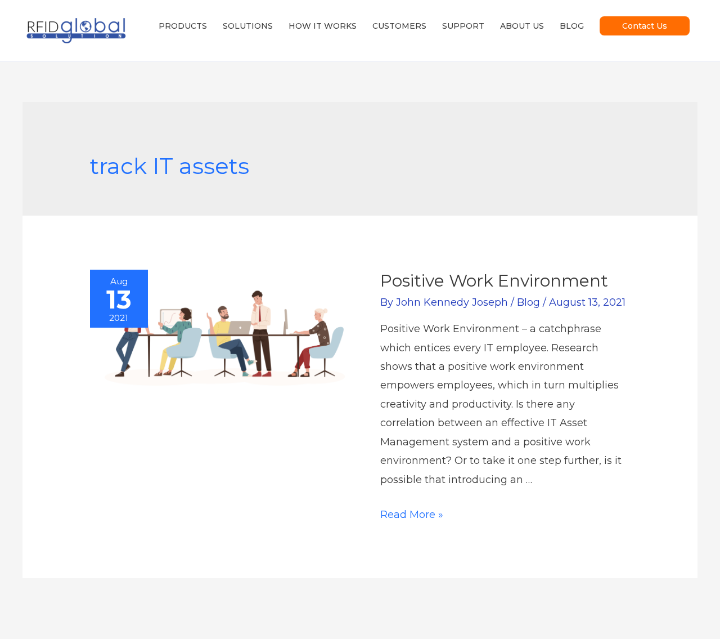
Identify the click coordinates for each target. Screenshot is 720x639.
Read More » (411, 514)
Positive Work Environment (494, 280)
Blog (528, 302)
